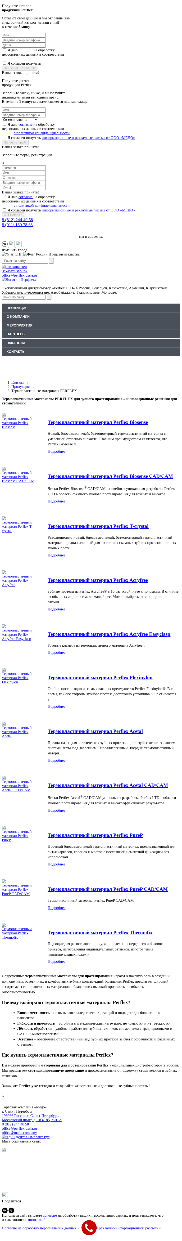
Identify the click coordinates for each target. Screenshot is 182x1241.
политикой (37, 1220)
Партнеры (16, 334)
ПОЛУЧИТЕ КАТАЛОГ (20, 68)
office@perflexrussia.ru (19, 1128)
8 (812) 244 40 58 (17, 219)
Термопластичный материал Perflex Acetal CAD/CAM (108, 785)
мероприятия (19, 325)
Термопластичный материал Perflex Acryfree (98, 580)
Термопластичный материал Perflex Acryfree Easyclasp (109, 634)
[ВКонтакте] (5, 1210)
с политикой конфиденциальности (42, 59)
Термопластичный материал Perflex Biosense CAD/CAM (110, 476)
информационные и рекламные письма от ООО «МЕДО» (88, 63)
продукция (17, 308)
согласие (25, 50)
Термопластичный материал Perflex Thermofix (100, 932)
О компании (18, 316)
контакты (16, 352)
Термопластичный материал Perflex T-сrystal (98, 526)
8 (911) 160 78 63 (17, 224)
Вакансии (16, 343)
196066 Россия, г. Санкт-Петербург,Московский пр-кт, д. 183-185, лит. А (32, 1118)
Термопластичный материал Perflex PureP (95, 835)
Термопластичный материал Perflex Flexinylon (100, 677)
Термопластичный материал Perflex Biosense (98, 422)
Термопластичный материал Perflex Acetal (95, 731)
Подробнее (56, 451)
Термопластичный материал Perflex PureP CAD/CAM (108, 889)
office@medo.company (19, 1133)
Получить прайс (15, 142)
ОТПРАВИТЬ (13, 215)
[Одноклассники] (11, 1210)
